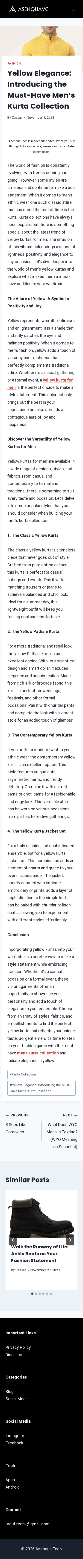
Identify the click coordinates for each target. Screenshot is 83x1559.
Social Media (17, 1398)
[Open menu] (73, 9)
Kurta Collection (23, 1074)
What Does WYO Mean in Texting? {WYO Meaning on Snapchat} (62, 1131)
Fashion (14, 63)
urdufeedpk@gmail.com (28, 1523)
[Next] (70, 1239)
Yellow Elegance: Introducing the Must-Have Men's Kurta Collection (40, 1088)
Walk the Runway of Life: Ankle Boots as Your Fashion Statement (39, 1254)
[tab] (32, 1294)
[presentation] (41, 1214)
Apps (10, 1479)
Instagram (15, 1435)
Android (13, 1487)
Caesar (17, 118)
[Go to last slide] (13, 1239)
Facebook (14, 1443)
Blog (10, 1391)
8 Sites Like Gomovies (17, 1123)
